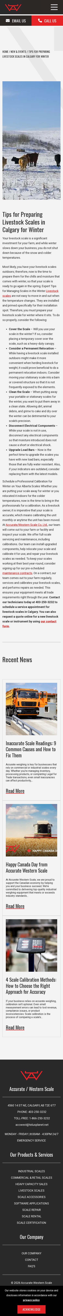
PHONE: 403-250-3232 (31, 1112)
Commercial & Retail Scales (31, 1177)
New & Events (18, 52)
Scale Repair (31, 1210)
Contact (31, 1259)
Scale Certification (31, 1222)
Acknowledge (32, 1309)
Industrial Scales (31, 1171)
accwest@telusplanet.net (32, 1124)
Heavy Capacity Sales (31, 1184)
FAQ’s (31, 1266)
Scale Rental (31, 1216)
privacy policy (31, 1300)
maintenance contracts (17, 573)
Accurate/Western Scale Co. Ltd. (26, 524)
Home (5, 52)
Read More (15, 790)
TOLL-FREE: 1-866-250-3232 (32, 1118)
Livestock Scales (31, 1190)
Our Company (31, 1253)
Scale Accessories (32, 1197)
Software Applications (31, 1203)
